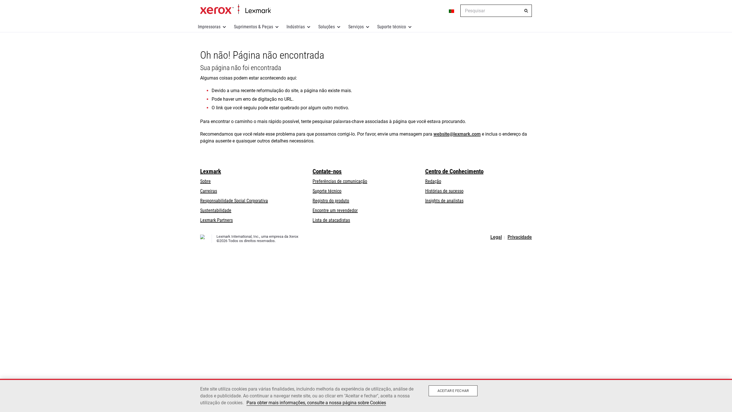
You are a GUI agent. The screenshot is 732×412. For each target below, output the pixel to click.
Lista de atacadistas (331, 220)
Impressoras (209, 26)
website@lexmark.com (457, 134)
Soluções (326, 26)
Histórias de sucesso (444, 191)
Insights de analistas (444, 200)
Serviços (356, 26)
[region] (366, 395)
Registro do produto (331, 200)
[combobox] (496, 11)
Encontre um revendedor (335, 210)
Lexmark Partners (216, 220)
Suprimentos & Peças (253, 26)
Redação (433, 181)
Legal (496, 237)
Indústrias (296, 26)
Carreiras (208, 191)
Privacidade (520, 237)
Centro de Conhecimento (454, 171)
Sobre (205, 181)
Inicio (235, 9)
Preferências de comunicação (340, 181)
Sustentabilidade (215, 210)
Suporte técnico (391, 26)
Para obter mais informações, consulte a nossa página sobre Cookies (316, 402)
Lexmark (210, 171)
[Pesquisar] (526, 11)
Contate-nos (327, 171)
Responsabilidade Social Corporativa (234, 200)
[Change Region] (452, 11)
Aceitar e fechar (453, 391)
